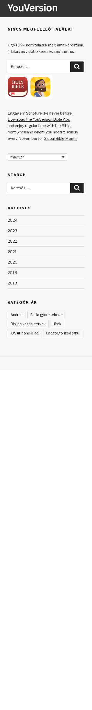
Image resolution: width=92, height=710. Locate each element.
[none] (37, 157)
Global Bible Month (60, 138)
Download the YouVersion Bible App (39, 119)
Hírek (56, 324)
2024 (12, 220)
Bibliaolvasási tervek (28, 324)
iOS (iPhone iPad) (24, 333)
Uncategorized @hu (62, 333)
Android (17, 315)
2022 (12, 241)
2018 (12, 283)
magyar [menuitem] (17, 157)
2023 (12, 231)
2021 (12, 252)
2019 (12, 272)
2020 (12, 262)
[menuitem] (37, 157)
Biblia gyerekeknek (46, 315)
